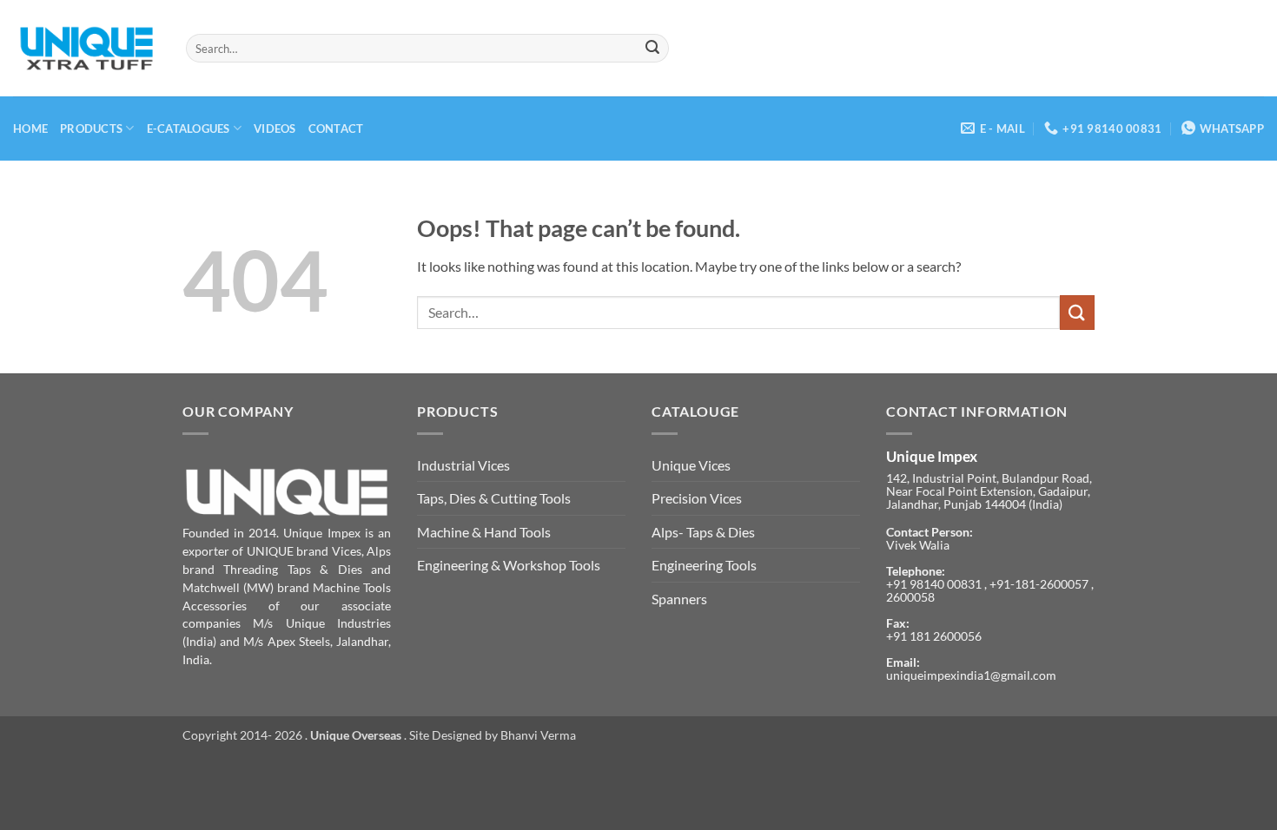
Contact (336, 128)
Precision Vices (697, 498)
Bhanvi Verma (538, 735)
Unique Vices (691, 465)
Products (91, 128)
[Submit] (652, 48)
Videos (275, 128)
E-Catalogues (188, 128)
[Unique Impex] (86, 48)
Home (30, 128)
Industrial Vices (463, 465)
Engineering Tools (704, 565)
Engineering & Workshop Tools (508, 565)
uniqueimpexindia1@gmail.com (971, 675)
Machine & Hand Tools (484, 532)
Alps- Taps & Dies (703, 532)
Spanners (679, 598)
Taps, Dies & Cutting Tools (494, 498)
